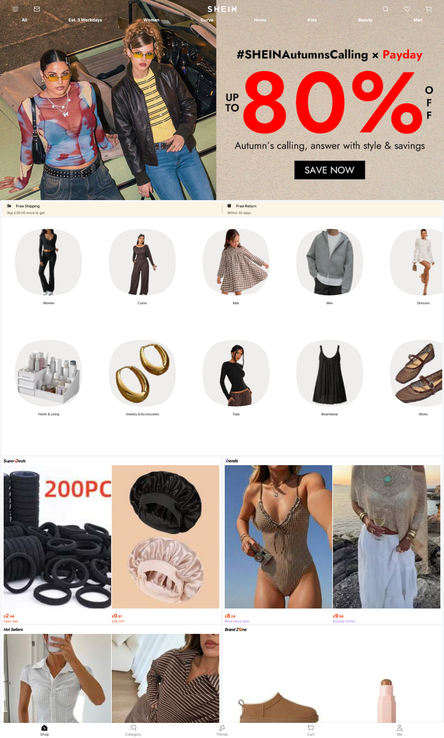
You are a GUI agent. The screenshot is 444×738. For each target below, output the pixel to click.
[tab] (24, 21)
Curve (142, 303)
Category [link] (133, 734)
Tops (236, 414)
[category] (13, 9)
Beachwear (329, 414)
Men (330, 303)
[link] (40, 9)
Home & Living (48, 414)
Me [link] (399, 734)
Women (48, 303)
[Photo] (48, 262)
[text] (57, 614)
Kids (236, 303)
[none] (44, 728)
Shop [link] (44, 734)
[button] (428, 9)
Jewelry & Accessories (142, 414)
